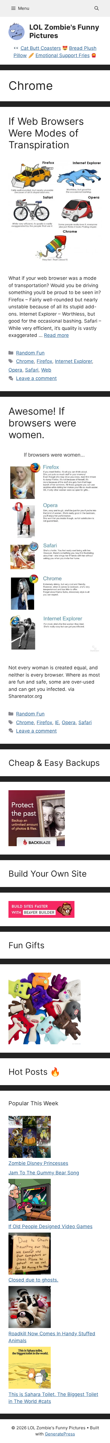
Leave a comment (36, 378)
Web (46, 370)
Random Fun (30, 353)
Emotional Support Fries (63, 55)
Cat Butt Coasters (41, 48)
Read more (56, 335)
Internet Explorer (73, 361)
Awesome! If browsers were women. (42, 422)
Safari (31, 370)
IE (57, 722)
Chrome (25, 361)
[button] (96, 8)
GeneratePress (60, 1434)
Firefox (44, 361)
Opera (15, 370)
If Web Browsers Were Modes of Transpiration (46, 133)
